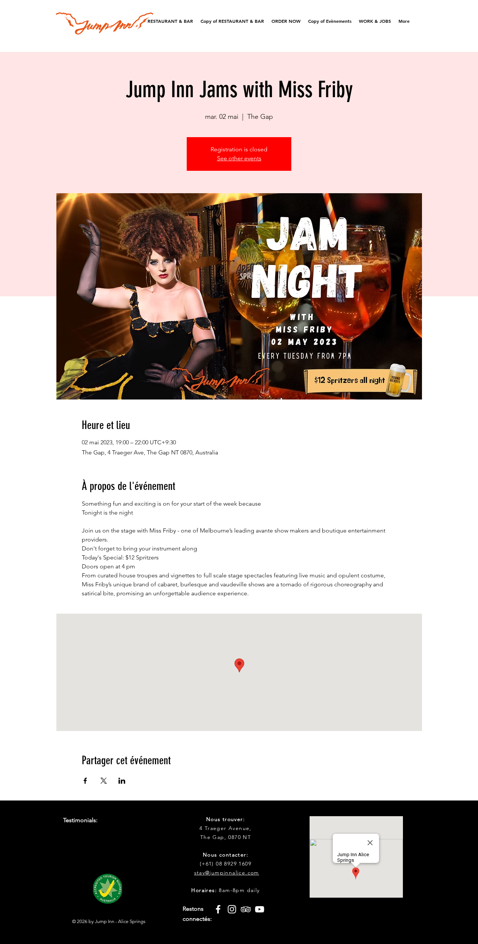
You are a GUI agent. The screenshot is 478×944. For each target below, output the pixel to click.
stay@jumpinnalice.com (226, 872)
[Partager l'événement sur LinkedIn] (121, 781)
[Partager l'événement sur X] (103, 781)
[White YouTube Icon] (259, 909)
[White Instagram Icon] (232, 909)
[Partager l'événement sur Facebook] (85, 781)
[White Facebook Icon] (218, 909)
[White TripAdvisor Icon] (245, 909)
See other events (239, 158)
